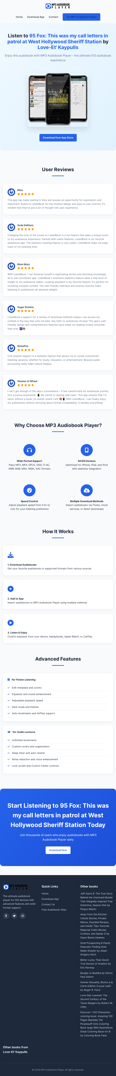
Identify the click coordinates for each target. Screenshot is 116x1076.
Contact (53, 16)
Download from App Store (58, 137)
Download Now (58, 850)
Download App (35, 16)
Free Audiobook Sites (54, 909)
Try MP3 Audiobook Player (81, 16)
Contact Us (48, 904)
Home (19, 16)
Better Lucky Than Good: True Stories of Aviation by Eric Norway (95, 963)
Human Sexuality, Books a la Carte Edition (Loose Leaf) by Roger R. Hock (96, 986)
